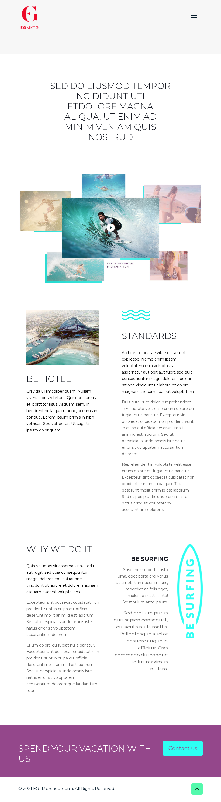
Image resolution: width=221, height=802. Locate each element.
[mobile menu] (194, 17)
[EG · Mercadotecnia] (30, 17)
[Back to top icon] (197, 789)
